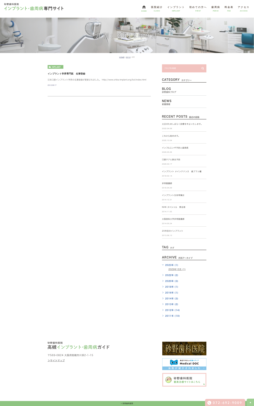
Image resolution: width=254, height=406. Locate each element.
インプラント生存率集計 (173, 195)
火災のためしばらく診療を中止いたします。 (182, 124)
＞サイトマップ (56, 360)
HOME (121, 57)
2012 (128, 57)
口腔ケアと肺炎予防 (171, 159)
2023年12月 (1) (177, 269)
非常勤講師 (167, 183)
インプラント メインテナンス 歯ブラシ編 (182, 171)
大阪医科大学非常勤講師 (173, 219)
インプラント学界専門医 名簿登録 (66, 73)
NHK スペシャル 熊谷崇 (174, 207)
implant (56, 67)
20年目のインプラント (172, 231)
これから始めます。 (171, 136)
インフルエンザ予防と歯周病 (175, 148)
